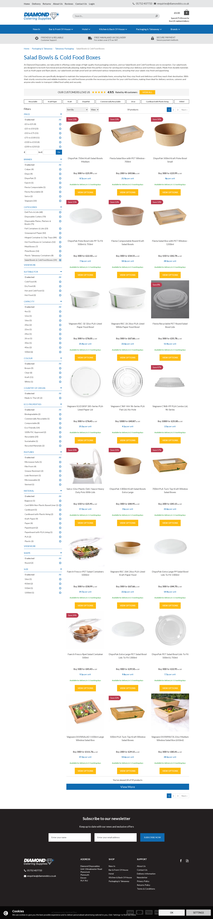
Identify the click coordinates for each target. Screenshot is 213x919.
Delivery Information (146, 873)
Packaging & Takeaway (119, 881)
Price (27, 114)
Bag (177, 13)
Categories (30, 207)
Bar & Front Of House (118, 870)
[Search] (156, 16)
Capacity (29, 301)
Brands (28, 159)
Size (26, 569)
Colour (28, 358)
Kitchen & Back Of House (120, 877)
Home (27, 3)
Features (29, 452)
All (60, 119)
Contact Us (142, 870)
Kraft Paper (52, 101)
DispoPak (86, 101)
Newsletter (142, 877)
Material (29, 491)
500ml (181, 101)
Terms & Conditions (146, 888)
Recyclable (33, 101)
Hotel (111, 873)
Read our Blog (187, 861)
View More (127, 786)
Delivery (36, 3)
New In (112, 866)
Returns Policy (143, 885)
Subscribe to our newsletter (106, 822)
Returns (47, 3)
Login (92, 3)
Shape (27, 553)
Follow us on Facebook (181, 861)
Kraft (70, 101)
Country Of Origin (34, 388)
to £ (40, 152)
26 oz (133, 101)
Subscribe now (152, 837)
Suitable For (31, 271)
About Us (141, 866)
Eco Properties (32, 404)
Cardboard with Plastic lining (157, 101)
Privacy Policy (143, 881)
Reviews (69, 3)
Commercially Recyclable (110, 101)
